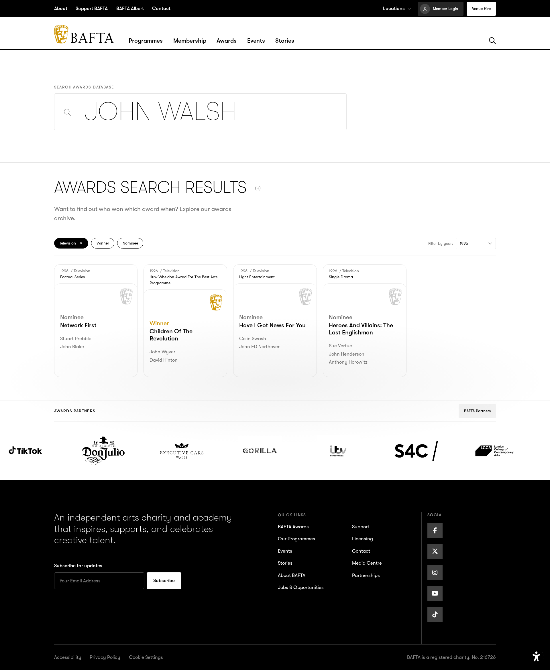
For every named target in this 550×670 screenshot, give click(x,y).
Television (68, 243)
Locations (394, 8)
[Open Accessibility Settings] (536, 656)
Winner (103, 243)
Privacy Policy (105, 657)
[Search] (492, 41)
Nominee (130, 243)
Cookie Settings (146, 657)
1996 (464, 243)
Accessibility (67, 657)
